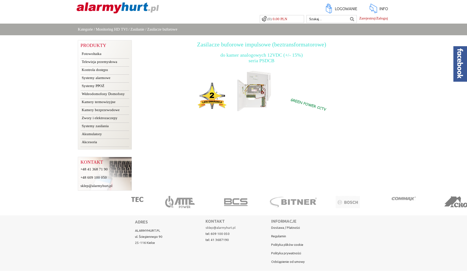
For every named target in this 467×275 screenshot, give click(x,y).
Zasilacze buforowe (162, 29)
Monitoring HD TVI (111, 29)
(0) (277, 19)
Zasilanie (137, 29)
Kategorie (85, 29)
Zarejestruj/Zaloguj (373, 18)
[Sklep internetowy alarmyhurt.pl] (118, 11)
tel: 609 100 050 (218, 234)
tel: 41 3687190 (217, 240)
